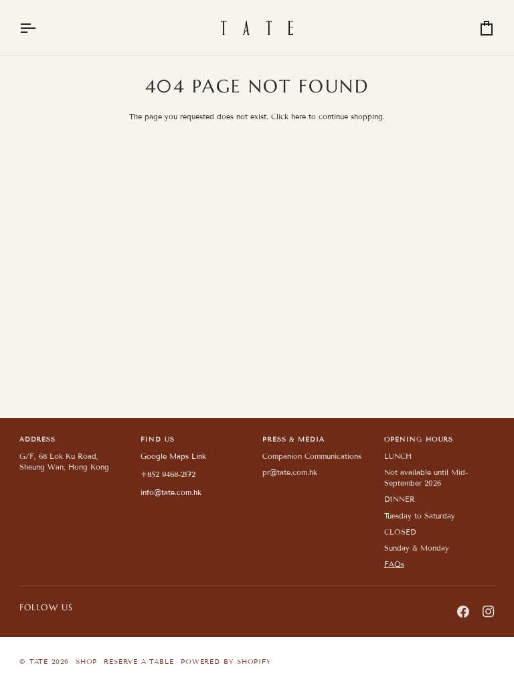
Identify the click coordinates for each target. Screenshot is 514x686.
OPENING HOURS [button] (419, 439)
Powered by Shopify (226, 661)
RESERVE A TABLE (139, 661)
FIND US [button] (157, 439)
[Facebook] (463, 612)
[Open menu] (39, 28)
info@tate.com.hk (171, 492)
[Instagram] (489, 612)
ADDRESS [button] (37, 439)
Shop (87, 661)
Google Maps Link (173, 456)
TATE (39, 661)
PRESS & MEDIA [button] (293, 439)
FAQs (394, 564)
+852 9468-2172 (168, 474)
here (298, 116)
